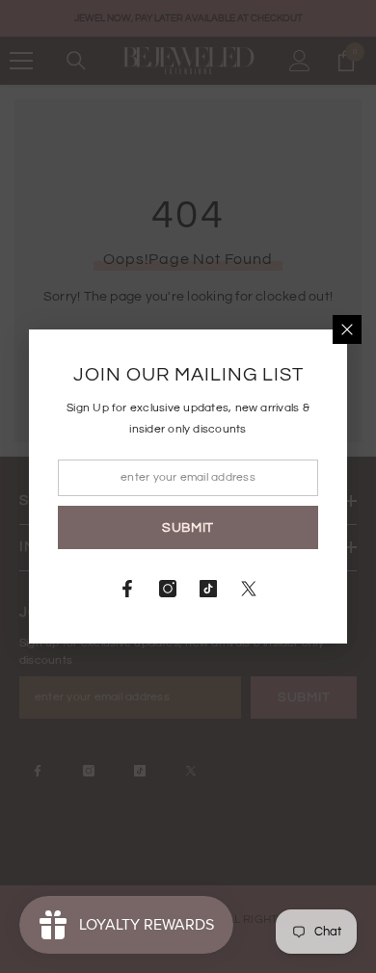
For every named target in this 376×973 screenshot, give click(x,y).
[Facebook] (127, 588)
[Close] (347, 329)
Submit (188, 528)
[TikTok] (208, 588)
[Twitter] (248, 588)
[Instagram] (168, 588)
